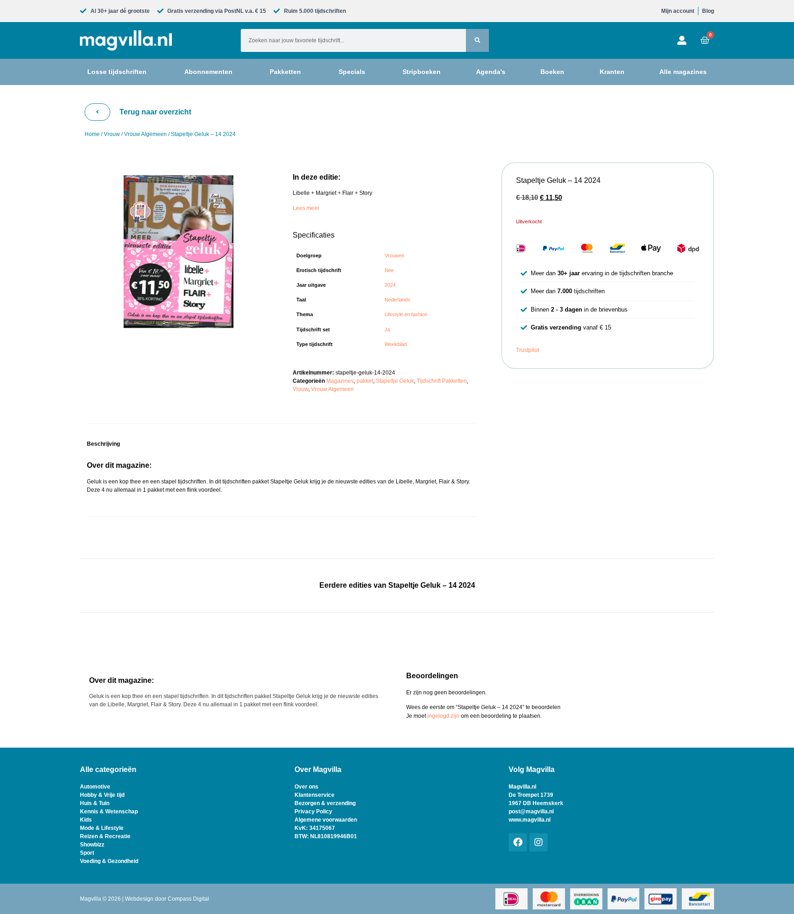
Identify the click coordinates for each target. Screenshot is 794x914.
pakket (365, 381)
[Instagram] (538, 842)
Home (92, 134)
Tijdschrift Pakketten (442, 381)
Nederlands (397, 299)
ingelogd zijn (443, 716)
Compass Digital (188, 899)
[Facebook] (518, 842)
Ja (387, 329)
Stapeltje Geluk (395, 381)
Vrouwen (394, 255)
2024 (390, 285)
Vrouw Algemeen (145, 134)
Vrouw (112, 134)
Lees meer (306, 208)
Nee (389, 270)
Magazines (340, 381)
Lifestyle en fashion (406, 314)
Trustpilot (527, 350)
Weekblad (396, 344)
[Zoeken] (477, 40)
